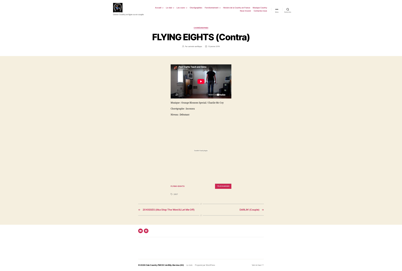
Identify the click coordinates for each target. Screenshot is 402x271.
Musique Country (260, 8)
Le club (169, 8)
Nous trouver (245, 11)
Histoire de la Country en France (236, 8)
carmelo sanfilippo (195, 46)
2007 (176, 194)
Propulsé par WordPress (205, 265)
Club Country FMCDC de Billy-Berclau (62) (164, 265)
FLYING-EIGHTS (177, 186)
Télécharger (223, 186)
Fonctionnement (211, 8)
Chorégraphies (196, 8)
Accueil (158, 8)
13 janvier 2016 (214, 46)
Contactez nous (260, 11)
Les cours (181, 8)
